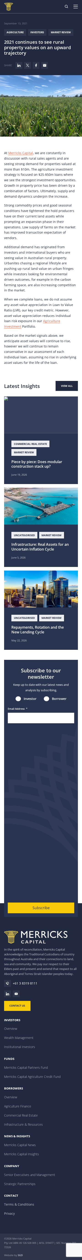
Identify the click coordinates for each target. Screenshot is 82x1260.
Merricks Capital (20, 153)
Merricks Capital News (20, 1145)
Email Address (18, 709)
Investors (37, 32)
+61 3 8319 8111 (25, 983)
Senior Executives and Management (29, 1175)
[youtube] (16, 993)
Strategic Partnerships (20, 1184)
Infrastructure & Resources (23, 1124)
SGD (20, 1255)
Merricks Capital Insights (21, 1154)
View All (67, 386)
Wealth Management (18, 1038)
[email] (44, 65)
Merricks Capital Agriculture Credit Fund (32, 1076)
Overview (10, 1028)
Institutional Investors (19, 1047)
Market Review (61, 32)
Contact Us (17, 1005)
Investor (30, 698)
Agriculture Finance (17, 1106)
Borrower (59, 698)
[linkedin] (18, 65)
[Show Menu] (77, 6)
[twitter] (27, 65)
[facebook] (36, 65)
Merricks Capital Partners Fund (26, 1067)
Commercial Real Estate (21, 1115)
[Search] (66, 6)
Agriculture (15, 32)
